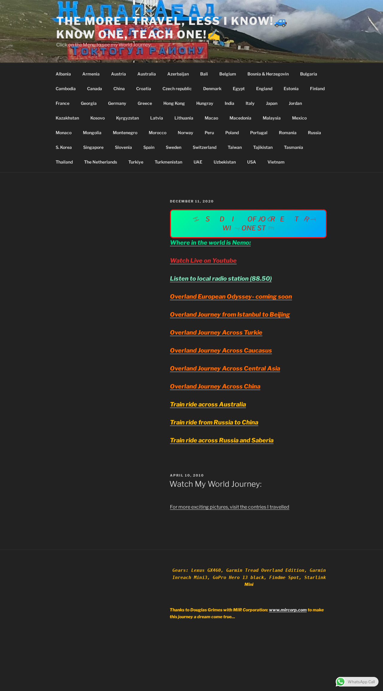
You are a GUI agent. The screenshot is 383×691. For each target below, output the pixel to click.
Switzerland (204, 147)
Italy (250, 103)
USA (251, 161)
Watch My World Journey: (215, 484)
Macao (211, 117)
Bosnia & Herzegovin (268, 73)
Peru (209, 132)
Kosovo (97, 117)
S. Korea (64, 147)
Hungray (204, 103)
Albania (63, 73)
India (229, 103)
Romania (288, 132)
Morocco (157, 132)
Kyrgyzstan (127, 117)
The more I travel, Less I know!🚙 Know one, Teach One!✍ (172, 27)
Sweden (173, 147)
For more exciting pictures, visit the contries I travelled (229, 507)
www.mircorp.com (288, 609)
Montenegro (125, 132)
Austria (118, 73)
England (264, 88)
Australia (146, 73)
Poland (232, 132)
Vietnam (276, 161)
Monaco (64, 132)
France (62, 103)
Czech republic (177, 88)
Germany (117, 103)
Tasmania (293, 147)
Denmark (212, 88)
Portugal (259, 132)
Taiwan (235, 147)
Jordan (295, 103)
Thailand (64, 161)
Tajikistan (263, 147)
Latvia (156, 117)
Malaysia (272, 117)
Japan (271, 103)
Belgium (227, 73)
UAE (198, 161)
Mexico (299, 117)
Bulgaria (308, 73)
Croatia (143, 88)
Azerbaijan (178, 73)
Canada (94, 88)
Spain (148, 147)
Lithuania (183, 117)
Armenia (91, 73)
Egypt (239, 88)
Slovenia (123, 147)
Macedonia (240, 117)
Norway (185, 132)
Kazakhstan (67, 117)
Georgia (89, 103)
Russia (314, 132)
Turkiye (135, 161)
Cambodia (66, 88)
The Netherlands (100, 161)
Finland (317, 88)
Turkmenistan (168, 161)
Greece (145, 103)
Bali (204, 73)
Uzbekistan (225, 161)
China (119, 88)
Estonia (291, 88)
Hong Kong (174, 103)
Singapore (93, 147)
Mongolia (92, 132)
